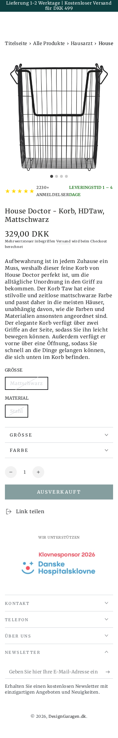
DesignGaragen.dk (67, 716)
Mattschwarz (26, 385)
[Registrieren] (109, 672)
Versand (63, 241)
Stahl (19, 413)
